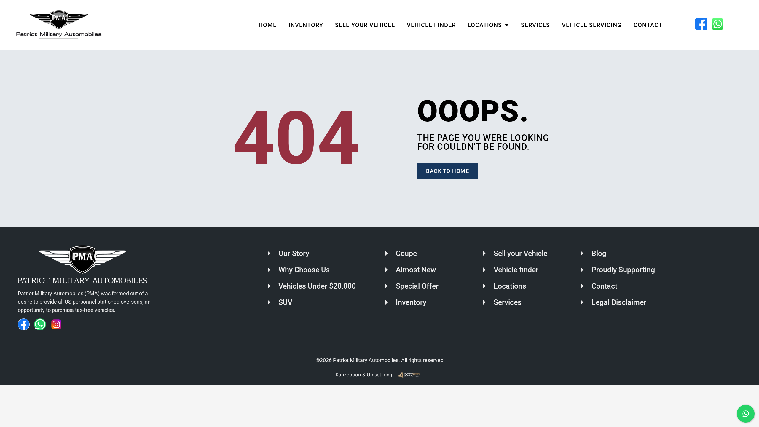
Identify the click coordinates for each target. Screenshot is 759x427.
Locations (485, 24)
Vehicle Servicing (592, 24)
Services (535, 24)
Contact (648, 24)
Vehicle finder (431, 24)
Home (268, 24)
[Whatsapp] (40, 324)
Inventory (305, 24)
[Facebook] (24, 324)
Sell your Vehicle (365, 24)
